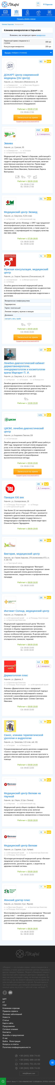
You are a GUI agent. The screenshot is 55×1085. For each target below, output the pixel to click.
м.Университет (12, 85)
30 (41, 540)
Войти (5, 1041)
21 (41, 198)
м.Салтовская (12, 439)
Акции (38, 15)
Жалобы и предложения (13, 1035)
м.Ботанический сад (27, 219)
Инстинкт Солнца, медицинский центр (26, 611)
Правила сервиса (10, 1011)
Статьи (6, 1020)
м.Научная (11, 219)
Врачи (27, 15)
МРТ (5, 999)
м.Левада (10, 282)
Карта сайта (8, 1023)
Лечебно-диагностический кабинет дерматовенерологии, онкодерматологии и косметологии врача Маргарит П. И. (24, 368)
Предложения (9, 1026)
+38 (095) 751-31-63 (29, 1064)
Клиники (16, 15)
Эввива (8, 143)
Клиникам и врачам (11, 1008)
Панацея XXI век (14, 497)
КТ (4, 1002)
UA (38, 3)
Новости (6, 1017)
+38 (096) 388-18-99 (29, 1059)
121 (40, 415)
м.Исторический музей (15, 507)
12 (41, 350)
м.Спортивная (12, 280)
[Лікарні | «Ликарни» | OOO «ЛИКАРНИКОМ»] (27, 953)
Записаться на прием (27, 117)
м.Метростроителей (30, 280)
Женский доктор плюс (17, 900)
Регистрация (14, 1041)
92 (41, 61)
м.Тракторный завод (14, 563)
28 (38, 484)
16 (41, 597)
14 (38, 662)
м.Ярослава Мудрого (31, 85)
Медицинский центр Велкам (20, 845)
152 (38, 130)
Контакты (7, 1032)
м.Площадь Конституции (16, 505)
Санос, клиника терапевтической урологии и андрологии (23, 737)
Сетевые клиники (10, 1029)
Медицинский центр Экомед (20, 212)
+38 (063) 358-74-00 (29, 1055)
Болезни (49, 15)
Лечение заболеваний (12, 1014)
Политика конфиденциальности (17, 1047)
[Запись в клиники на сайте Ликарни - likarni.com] (10, 4)
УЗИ (4, 1005)
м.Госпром (27, 151)
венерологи (40, 35)
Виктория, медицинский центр (22, 553)
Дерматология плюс (16, 675)
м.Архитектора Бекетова (16, 87)
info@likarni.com (29, 1073)
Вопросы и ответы (11, 1044)
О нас (5, 1038)
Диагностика (5, 15)
